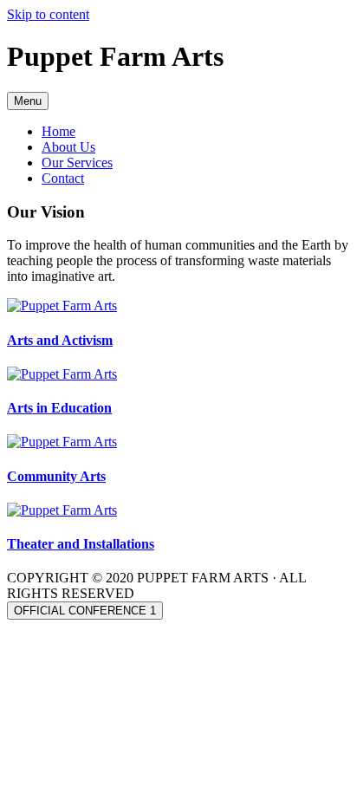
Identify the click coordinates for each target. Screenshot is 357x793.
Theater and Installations (80, 543)
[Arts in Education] (62, 374)
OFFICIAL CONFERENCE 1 (85, 610)
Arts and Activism (60, 340)
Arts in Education (59, 407)
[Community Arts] (62, 441)
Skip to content (48, 14)
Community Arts (56, 476)
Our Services (77, 162)
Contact (63, 178)
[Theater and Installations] (62, 510)
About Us (68, 147)
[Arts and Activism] (62, 305)
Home (58, 131)
